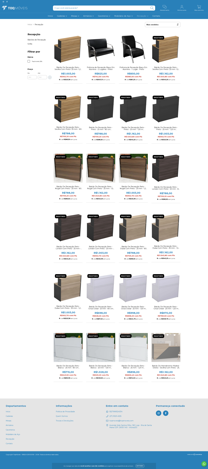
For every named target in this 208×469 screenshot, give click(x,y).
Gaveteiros (103, 16)
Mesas (74, 16)
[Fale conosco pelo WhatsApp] (204, 464)
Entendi (139, 466)
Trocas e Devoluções (64, 421)
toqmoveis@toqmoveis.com (121, 421)
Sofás (30, 44)
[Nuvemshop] (194, 455)
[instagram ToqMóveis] (3, 2)
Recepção (142, 16)
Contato (156, 16)
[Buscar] (152, 8)
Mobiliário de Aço (122, 16)
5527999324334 (115, 411)
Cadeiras (61, 16)
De (28, 73)
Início (50, 16)
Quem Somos (62, 416)
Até (39, 73)
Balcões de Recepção (37, 40)
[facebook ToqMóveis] (7, 2)
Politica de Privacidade (65, 411)
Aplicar (50, 77)
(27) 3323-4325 (115, 416)
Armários (87, 16)
